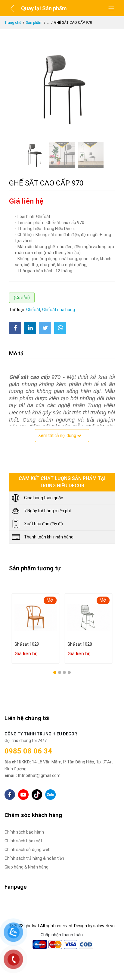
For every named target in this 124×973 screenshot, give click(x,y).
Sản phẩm (34, 22)
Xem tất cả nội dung (57, 435)
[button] (54, 672)
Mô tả (16, 353)
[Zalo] (50, 794)
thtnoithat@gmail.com (32, 775)
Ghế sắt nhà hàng (58, 309)
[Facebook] (10, 794)
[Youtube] (23, 794)
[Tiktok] (37, 794)
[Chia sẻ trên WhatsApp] (60, 328)
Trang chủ (13, 22)
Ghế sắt (33, 309)
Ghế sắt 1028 (45, 644)
